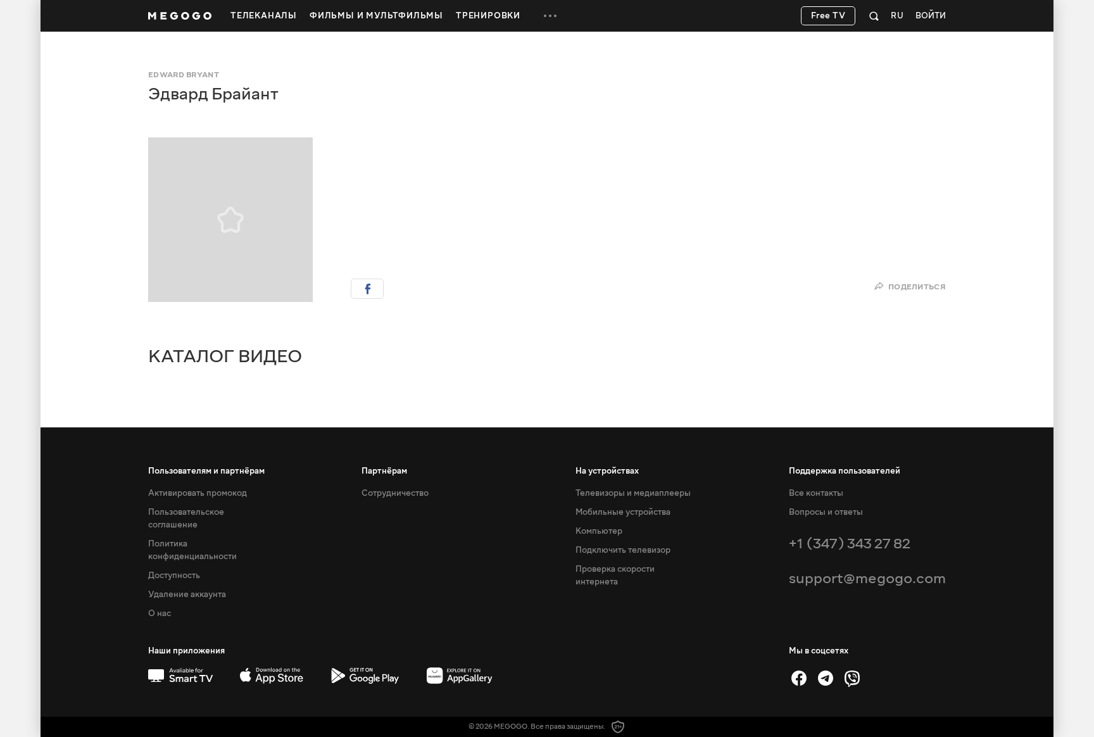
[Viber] (852, 678)
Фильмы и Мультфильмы (376, 16)
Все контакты (816, 493)
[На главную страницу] (179, 16)
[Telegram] (825, 678)
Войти (930, 16)
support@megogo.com (867, 578)
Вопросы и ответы (826, 512)
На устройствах (607, 471)
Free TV (828, 16)
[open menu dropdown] (550, 16)
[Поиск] (874, 15)
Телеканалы (263, 16)
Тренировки (488, 16)
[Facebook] (799, 678)
